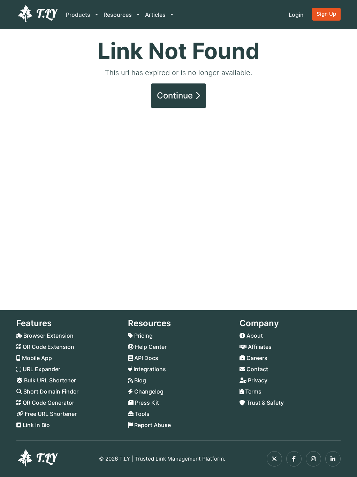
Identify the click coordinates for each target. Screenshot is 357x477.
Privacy (256, 380)
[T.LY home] (37, 15)
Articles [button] (156, 14)
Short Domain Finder (50, 391)
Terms (252, 391)
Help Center (150, 346)
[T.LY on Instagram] (313, 459)
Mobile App (36, 357)
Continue (176, 95)
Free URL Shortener (50, 413)
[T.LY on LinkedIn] (333, 459)
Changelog (148, 391)
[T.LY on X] (274, 459)
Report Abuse (152, 424)
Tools (142, 413)
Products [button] (79, 14)
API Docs (145, 357)
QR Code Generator (47, 402)
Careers (256, 357)
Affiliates (259, 346)
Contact (256, 369)
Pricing (143, 335)
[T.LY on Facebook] (294, 459)
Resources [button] (118, 14)
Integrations (149, 369)
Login (296, 14)
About (254, 335)
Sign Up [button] (326, 13)
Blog (139, 380)
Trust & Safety (264, 402)
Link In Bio (35, 424)
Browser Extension (48, 335)
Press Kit (146, 402)
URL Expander (40, 369)
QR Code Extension (47, 346)
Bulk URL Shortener (49, 380)
